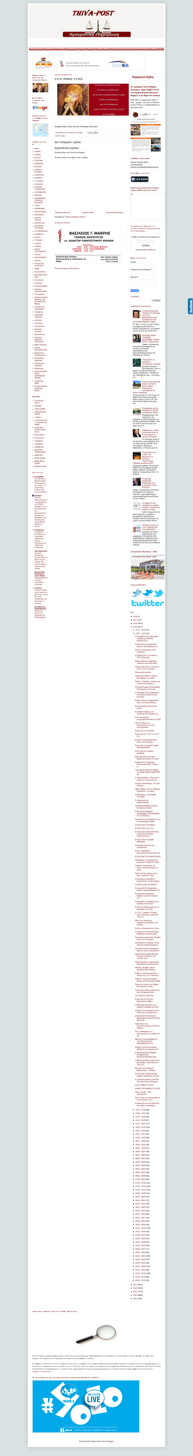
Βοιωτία (91, 48)
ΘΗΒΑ (82, 48)
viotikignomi (39, 447)
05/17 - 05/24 (140, 1214)
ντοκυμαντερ (39, 326)
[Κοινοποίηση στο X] (93, 133)
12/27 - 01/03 (140, 630)
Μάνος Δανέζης (41, 345)
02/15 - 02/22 (140, 1259)
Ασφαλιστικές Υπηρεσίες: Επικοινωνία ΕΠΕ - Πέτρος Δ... (146, 764)
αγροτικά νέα (40, 223)
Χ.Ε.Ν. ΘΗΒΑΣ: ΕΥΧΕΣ (144, 1085)
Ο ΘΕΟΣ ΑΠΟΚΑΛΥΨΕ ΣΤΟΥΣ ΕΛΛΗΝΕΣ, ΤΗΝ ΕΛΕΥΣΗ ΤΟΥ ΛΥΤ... (147, 1063)
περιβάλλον (39, 234)
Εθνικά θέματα (40, 212)
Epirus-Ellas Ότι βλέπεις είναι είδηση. (40, 574)
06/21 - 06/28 (140, 1197)
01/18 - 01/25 (140, 1273)
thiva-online (39, 438)
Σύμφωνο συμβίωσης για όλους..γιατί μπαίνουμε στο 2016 (146, 868)
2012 (135, 1292)
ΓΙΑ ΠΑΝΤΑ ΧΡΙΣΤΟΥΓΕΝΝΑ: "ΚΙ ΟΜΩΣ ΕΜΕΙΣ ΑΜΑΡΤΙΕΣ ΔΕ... (147, 772)
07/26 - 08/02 (140, 1179)
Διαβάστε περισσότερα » (42, 1371)
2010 (135, 1299)
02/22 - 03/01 (140, 1256)
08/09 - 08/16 (140, 1172)
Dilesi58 (38, 406)
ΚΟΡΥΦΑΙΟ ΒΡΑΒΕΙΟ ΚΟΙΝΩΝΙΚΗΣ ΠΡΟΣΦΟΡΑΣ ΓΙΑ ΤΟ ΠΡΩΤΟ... (147, 814)
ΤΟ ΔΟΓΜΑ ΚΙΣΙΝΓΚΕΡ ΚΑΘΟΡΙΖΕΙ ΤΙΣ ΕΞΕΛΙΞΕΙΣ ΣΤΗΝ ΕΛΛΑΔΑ (149, 483)
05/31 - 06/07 (140, 1207)
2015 (135, 627)
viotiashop (39, 441)
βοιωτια (38, 158)
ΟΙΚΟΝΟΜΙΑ (40, 209)
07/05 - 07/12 (140, 1190)
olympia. (38, 496)
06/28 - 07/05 (140, 1193)
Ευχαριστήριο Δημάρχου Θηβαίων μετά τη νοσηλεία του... (146, 896)
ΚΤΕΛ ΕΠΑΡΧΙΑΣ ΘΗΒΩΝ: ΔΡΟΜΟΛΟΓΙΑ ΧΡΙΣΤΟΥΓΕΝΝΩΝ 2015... (146, 1055)
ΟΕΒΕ (37, 269)
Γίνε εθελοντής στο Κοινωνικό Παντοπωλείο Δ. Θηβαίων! (135, 48)
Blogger (110, 1441)
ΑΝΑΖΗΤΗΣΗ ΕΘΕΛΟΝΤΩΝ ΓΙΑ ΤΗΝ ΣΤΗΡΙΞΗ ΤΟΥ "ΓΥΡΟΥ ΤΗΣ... (146, 956)
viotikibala (39, 444)
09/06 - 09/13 (140, 1158)
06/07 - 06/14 (140, 1204)
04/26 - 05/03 (140, 1225)
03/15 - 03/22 (140, 1245)
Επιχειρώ (38, 283)
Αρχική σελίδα (36, 48)
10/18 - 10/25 (140, 1138)
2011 (135, 1295)
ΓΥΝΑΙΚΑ (38, 240)
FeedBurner (151, 250)
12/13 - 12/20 (140, 1110)
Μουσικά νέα (40, 334)
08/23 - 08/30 (140, 1165)
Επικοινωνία (72, 48)
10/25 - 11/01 (140, 1134)
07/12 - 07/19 (140, 1186)
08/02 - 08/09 (140, 1176)
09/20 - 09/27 (140, 1152)
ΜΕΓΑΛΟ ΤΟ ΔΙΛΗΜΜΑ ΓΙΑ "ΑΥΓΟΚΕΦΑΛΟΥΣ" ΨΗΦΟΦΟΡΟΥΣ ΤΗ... (146, 1041)
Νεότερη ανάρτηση (62, 212)
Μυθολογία (39, 368)
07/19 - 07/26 (140, 1183)
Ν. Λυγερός (39, 181)
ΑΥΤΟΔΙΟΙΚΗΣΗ (41, 231)
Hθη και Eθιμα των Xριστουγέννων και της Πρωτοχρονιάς (145, 725)
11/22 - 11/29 (140, 1120)
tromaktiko (39, 477)
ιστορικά (38, 243)
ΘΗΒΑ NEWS (40, 458)
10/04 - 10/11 (140, 1145)
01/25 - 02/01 (140, 1270)
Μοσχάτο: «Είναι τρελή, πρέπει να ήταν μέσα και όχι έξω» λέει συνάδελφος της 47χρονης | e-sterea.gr (41, 596)
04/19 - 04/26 (140, 1228)
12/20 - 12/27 (140, 633)
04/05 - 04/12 (140, 1235)
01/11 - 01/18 (140, 1277)
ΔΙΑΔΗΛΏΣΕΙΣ (40, 257)
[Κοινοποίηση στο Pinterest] (97, 133)
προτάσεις (39, 323)
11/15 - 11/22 (140, 1124)
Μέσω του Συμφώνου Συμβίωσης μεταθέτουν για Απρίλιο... (146, 923)
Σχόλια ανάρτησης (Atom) (75, 217)
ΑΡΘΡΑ (38, 152)
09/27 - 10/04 (140, 1148)
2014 (135, 1285)
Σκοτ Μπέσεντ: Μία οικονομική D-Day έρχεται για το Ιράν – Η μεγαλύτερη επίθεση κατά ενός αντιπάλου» (41, 485)
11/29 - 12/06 (140, 1117)
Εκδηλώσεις (39, 175)
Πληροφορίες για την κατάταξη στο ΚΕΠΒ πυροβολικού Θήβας (150, 410)
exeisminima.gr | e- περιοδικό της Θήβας (41, 422)
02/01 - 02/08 (140, 1266)
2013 (135, 1288)
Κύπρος (38, 237)
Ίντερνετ (38, 254)
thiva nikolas (39, 435)
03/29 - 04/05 (140, 1239)
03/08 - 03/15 (140, 1249)
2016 (135, 623)
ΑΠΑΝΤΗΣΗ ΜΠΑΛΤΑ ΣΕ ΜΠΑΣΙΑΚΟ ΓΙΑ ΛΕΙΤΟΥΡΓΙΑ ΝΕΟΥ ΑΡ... (147, 1018)
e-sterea (38, 417)
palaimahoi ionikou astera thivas (40, 430)
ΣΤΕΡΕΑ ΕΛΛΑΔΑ (103, 48)
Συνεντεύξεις (40, 294)
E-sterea (38, 588)
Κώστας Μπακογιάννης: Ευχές (147, 928)
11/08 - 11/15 (140, 1127)
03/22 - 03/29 (140, 1242)
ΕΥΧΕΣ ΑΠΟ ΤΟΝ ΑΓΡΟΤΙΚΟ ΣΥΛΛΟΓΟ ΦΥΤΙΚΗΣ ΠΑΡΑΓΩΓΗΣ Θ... (147, 834)
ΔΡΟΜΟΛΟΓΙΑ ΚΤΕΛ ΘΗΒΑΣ (54, 48)
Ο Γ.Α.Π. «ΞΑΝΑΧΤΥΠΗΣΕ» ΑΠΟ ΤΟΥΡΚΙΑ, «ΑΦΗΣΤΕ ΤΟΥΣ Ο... (146, 915)
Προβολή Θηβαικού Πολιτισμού (39, 340)
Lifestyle (38, 246)
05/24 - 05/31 (140, 1211)
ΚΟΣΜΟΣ (38, 178)
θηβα (63, 136)
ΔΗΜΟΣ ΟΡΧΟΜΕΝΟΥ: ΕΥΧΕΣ (147, 1088)
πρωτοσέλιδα (40, 272)
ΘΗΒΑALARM (40, 466)
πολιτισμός (39, 184)
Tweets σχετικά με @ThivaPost (67, 268)
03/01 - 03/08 (140, 1252)
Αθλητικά (38, 195)
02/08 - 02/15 (140, 1263)
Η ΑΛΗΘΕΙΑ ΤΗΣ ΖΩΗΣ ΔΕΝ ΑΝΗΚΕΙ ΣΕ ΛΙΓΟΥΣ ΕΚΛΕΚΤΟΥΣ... (146, 639)
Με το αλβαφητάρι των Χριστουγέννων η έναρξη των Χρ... (147, 1034)
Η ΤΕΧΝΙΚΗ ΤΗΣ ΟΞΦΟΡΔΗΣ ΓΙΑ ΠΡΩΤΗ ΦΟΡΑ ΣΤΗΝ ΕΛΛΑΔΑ (147, 695)
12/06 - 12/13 (140, 1113)
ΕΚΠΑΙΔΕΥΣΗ (40, 192)
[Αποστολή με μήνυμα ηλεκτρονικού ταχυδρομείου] (88, 133)
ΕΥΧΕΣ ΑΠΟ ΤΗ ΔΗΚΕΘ (145, 825)
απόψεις (38, 155)
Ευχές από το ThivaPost (144, 731)
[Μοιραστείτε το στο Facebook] (95, 133)
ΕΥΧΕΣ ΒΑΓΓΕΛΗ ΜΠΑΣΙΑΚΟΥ (148, 856)
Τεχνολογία (39, 280)
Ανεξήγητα (39, 312)
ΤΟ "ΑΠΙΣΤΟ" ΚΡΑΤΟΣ (144, 996)
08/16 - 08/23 (140, 1169)
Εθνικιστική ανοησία (143, 672)
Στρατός (38, 261)
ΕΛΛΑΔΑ (38, 167)
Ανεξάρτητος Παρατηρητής (40, 608)
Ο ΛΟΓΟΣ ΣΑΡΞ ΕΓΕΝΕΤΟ (146, 885)
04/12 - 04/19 (140, 1232)
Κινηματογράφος (41, 286)
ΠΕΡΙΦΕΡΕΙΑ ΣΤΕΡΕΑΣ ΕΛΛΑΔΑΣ (40, 200)
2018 (135, 616)
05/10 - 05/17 (140, 1218)
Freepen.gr (39, 530)
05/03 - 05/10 (140, 1221)
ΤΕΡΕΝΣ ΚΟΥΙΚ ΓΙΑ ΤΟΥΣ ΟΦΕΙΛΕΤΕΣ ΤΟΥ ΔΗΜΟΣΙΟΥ (150, 527)
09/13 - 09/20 (140, 1155)
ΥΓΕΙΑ (37, 206)
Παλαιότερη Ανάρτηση (114, 212)
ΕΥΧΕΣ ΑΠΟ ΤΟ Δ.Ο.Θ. (144, 828)
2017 (135, 620)
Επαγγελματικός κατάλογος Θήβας (41, 388)
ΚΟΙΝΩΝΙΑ (39, 164)
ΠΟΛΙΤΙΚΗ (39, 161)
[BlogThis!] (90, 133)
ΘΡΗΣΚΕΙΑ (39, 215)
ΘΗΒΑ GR (39, 455)
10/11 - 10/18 (140, 1141)
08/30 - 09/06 (140, 1162)
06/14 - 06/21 (140, 1200)
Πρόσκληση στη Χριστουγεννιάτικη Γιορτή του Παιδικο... (147, 1026)
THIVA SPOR (40, 409)
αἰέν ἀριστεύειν (41, 551)
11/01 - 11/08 (140, 1131)
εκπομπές (38, 320)
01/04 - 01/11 (140, 1280)
